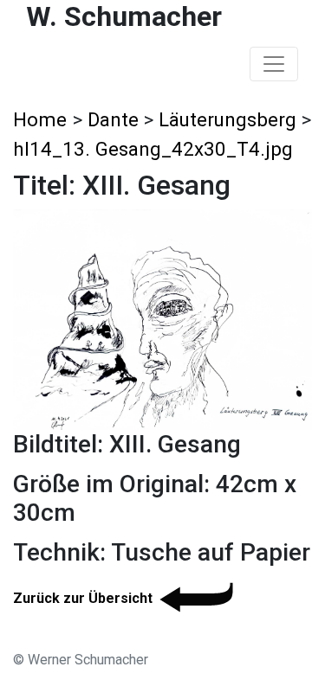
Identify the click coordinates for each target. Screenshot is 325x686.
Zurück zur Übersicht (83, 598)
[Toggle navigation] (274, 64)
